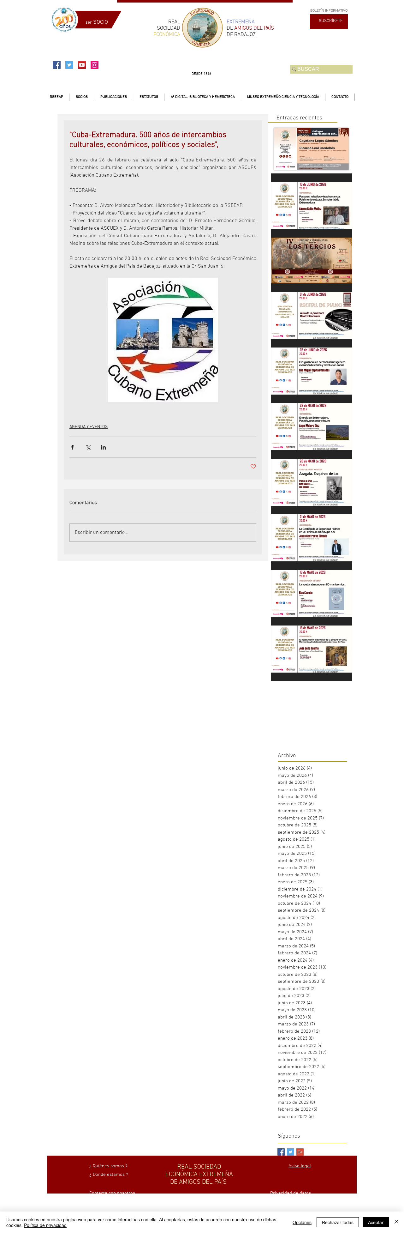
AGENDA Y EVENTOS (88, 427)
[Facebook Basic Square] (281, 1152)
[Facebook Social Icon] (57, 65)
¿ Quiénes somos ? (108, 1166)
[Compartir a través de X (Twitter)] (88, 447)
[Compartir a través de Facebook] (72, 447)
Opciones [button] (302, 1222)
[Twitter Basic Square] (290, 1152)
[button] (81, 97)
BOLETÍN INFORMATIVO (329, 11)
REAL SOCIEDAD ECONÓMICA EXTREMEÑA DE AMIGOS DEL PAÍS (199, 1174)
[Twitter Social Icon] (69, 65)
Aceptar (375, 1222)
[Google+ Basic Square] (300, 1152)
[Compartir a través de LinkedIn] (103, 447)
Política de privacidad (45, 1225)
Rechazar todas (338, 1222)
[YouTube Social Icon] (82, 65)
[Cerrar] (396, 1222)
